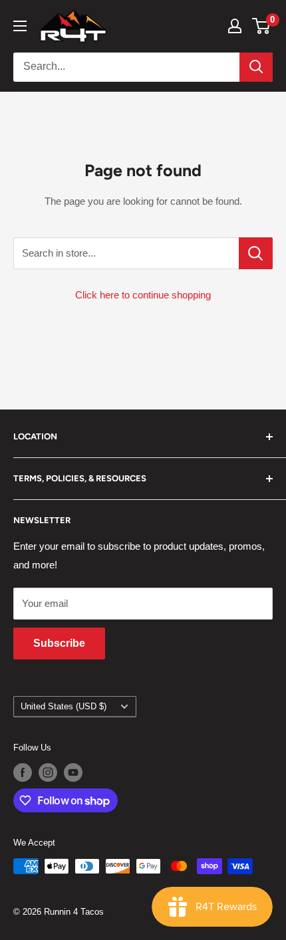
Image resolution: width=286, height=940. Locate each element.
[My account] (234, 26)
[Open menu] (20, 26)
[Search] (256, 67)
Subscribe (59, 643)
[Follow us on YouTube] (73, 772)
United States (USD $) (63, 706)
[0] (261, 26)
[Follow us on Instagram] (48, 772)
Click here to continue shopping (143, 294)
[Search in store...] (256, 253)
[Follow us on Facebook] (22, 772)
